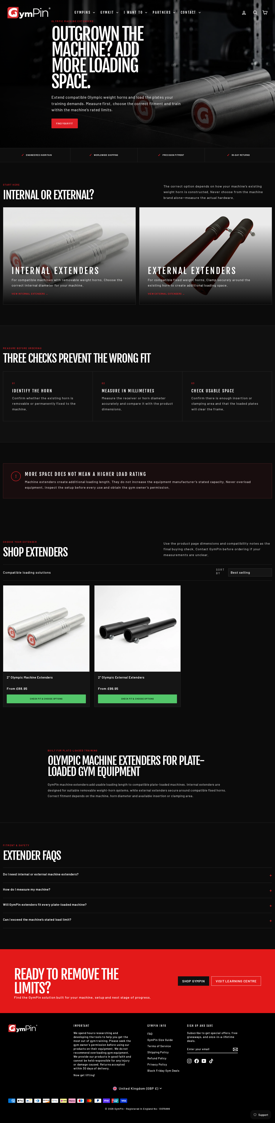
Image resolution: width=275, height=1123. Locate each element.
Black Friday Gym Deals (163, 1070)
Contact (189, 12)
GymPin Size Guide (160, 1040)
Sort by (220, 571)
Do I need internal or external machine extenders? (41, 874)
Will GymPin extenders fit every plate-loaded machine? (45, 904)
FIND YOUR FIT (64, 123)
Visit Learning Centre (236, 981)
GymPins (83, 12)
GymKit (107, 12)
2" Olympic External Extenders (121, 677)
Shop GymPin (193, 981)
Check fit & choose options (46, 698)
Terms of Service (159, 1046)
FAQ (150, 1033)
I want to (134, 12)
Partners (162, 12)
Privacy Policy (157, 1064)
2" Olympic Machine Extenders (30, 677)
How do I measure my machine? (27, 889)
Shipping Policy (158, 1052)
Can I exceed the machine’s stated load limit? (37, 919)
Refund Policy (156, 1058)
